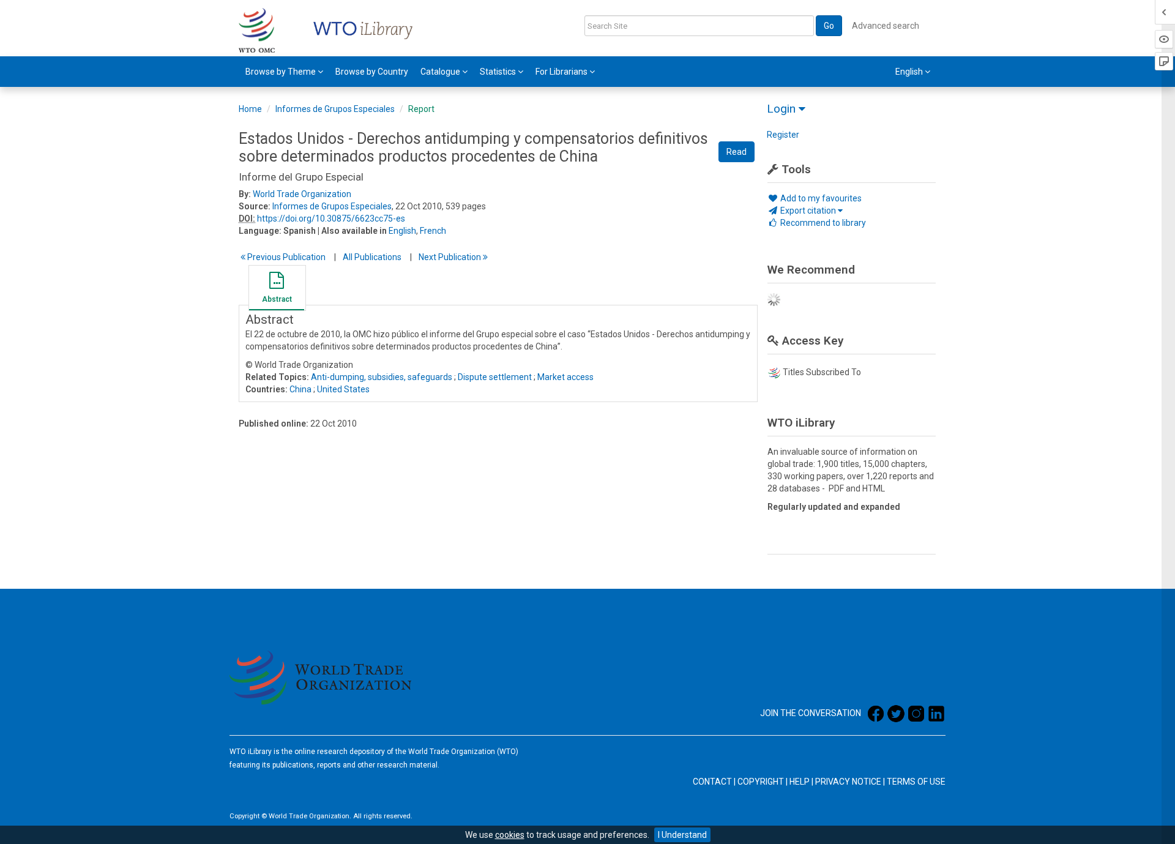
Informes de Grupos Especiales (335, 109)
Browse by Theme (281, 72)
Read (736, 152)
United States (343, 389)
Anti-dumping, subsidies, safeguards (381, 377)
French (433, 231)
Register (783, 135)
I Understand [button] (682, 835)
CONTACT (712, 781)
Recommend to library (822, 223)
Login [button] (783, 109)
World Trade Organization (302, 194)
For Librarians (562, 72)
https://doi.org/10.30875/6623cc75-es (331, 218)
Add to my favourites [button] (820, 198)
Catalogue (441, 72)
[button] (276, 289)
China (300, 389)
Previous (285, 257)
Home (250, 109)
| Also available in (352, 231)
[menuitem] (284, 71)
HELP (799, 781)
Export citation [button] (808, 210)
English (402, 231)
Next (451, 257)
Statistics (499, 72)
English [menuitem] (910, 72)
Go (829, 26)
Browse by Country (371, 72)
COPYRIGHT (760, 781)
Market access (565, 377)
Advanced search (885, 26)
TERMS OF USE (916, 781)
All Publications (372, 257)
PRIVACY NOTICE (848, 781)
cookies (509, 835)
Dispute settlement (495, 377)
